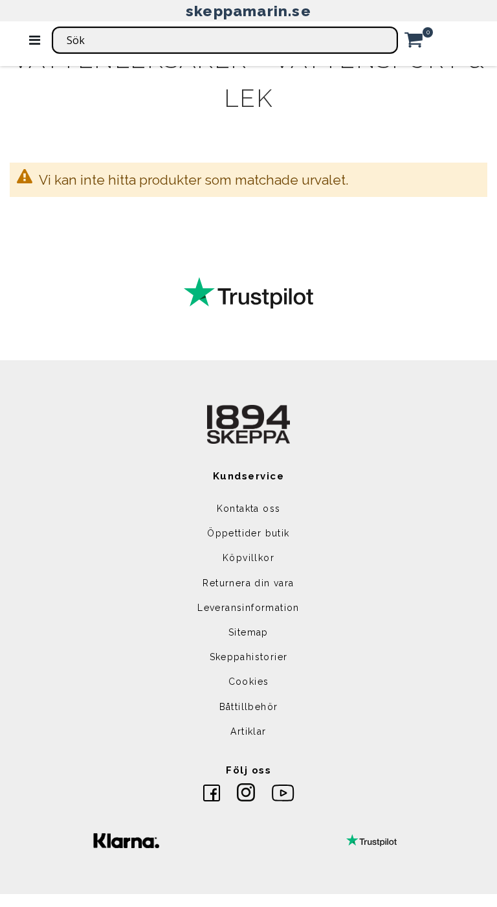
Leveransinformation (248, 608)
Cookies (248, 681)
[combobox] (225, 40)
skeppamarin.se (248, 10)
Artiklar (248, 731)
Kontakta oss (249, 508)
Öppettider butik (248, 533)
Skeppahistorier (249, 657)
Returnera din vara (248, 583)
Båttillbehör (248, 707)
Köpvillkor (248, 558)
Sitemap (248, 632)
